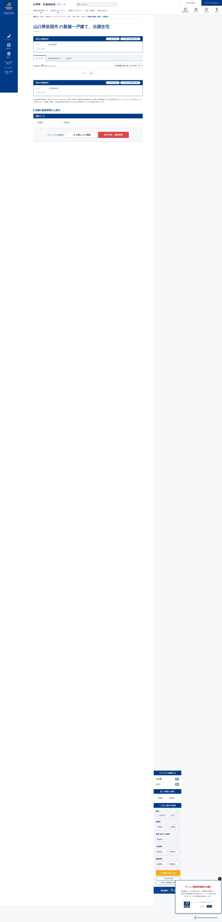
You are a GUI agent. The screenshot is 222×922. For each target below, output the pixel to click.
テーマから (9, 68)
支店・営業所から (9, 72)
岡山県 (66, 122)
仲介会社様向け (191, 3)
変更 (177, 779)
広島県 (40, 122)
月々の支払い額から (9, 62)
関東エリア (40, 116)
